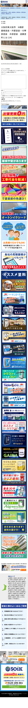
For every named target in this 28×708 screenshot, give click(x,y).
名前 (2, 90)
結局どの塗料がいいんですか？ (13, 624)
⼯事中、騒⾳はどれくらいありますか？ (13, 644)
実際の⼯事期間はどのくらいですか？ (15, 634)
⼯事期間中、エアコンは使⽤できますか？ (14, 639)
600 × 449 (18, 63)
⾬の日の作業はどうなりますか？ (13, 615)
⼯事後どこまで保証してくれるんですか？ (13, 629)
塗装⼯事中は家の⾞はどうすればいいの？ (14, 619)
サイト (2, 94)
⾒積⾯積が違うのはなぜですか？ (13, 611)
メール (3, 92)
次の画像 (3, 23)
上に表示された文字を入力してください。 (11, 101)
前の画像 (3, 21)
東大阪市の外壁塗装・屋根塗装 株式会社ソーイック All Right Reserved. (15, 694)
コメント (3, 74)
